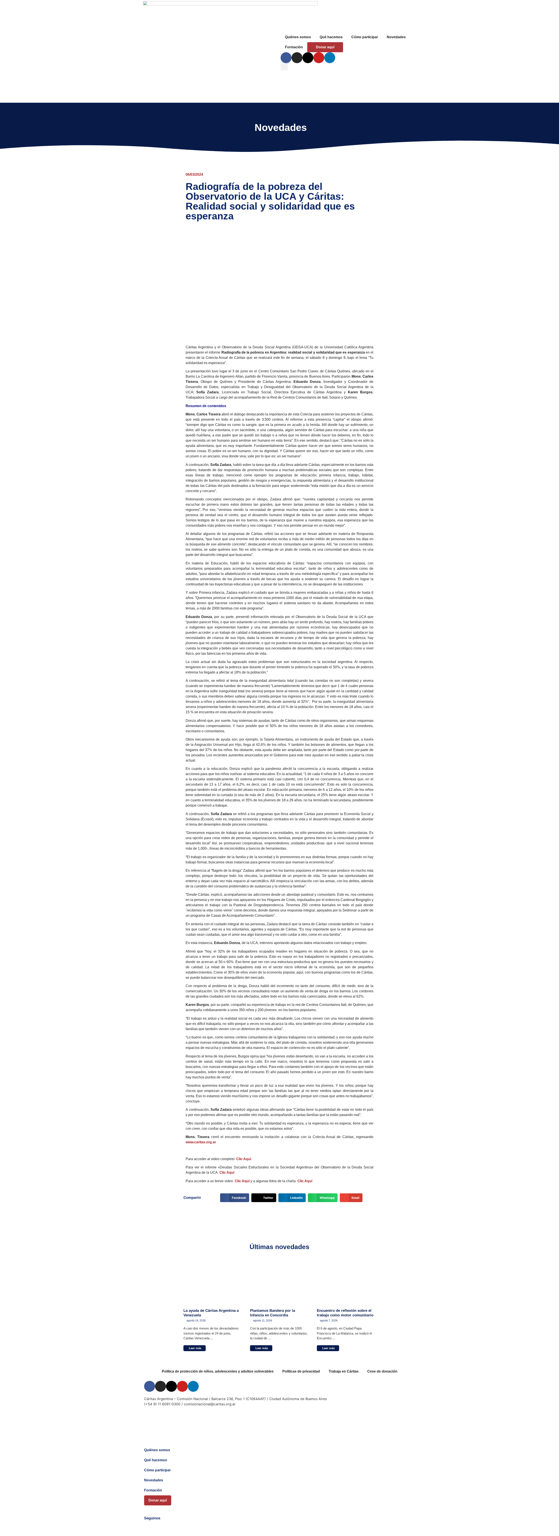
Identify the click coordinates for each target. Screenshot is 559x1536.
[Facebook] (286, 57)
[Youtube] (318, 57)
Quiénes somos (298, 37)
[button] (284, 66)
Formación (294, 47)
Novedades (396, 37)
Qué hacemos (331, 37)
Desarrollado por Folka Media (168, 1417)
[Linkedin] (329, 57)
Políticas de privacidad (301, 1371)
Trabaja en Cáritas (344, 1371)
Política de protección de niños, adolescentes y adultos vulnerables (218, 1371)
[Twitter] (160, 1526)
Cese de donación (382, 1371)
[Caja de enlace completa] (212, 1307)
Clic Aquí (243, 1159)
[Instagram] (297, 57)
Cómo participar (364, 37)
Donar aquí (325, 47)
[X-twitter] (307, 57)
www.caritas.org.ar (201, 1142)
